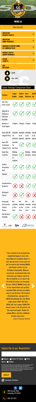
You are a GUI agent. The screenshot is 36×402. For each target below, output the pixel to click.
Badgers (6, 359)
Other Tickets (5, 60)
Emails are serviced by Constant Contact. (13, 370)
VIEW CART (14, 78)
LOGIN (13, 73)
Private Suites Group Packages (8, 53)
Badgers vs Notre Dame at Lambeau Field (11, 47)
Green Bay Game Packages (8, 40)
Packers (11, 362)
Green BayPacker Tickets (8, 34)
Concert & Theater (17, 359)
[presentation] (3, 285)
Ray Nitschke (5, 66)
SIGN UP (6, 375)
